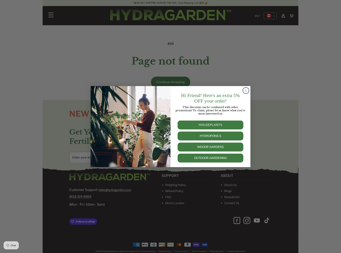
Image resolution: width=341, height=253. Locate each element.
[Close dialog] (246, 90)
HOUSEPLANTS (210, 124)
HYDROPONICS (210, 135)
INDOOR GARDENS (210, 146)
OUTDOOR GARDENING (210, 157)
